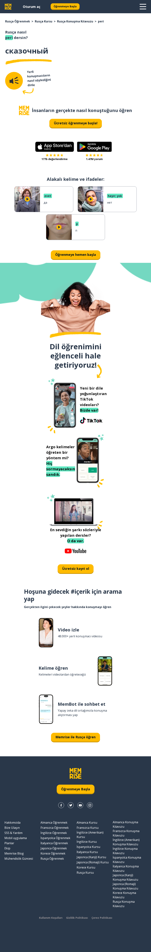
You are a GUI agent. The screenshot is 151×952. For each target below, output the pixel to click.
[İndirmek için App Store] (54, 147)
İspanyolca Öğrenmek (55, 838)
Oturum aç (31, 6)
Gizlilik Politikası (77, 917)
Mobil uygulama (15, 838)
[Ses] (14, 81)
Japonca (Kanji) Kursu (91, 857)
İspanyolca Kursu (88, 847)
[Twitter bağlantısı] (71, 805)
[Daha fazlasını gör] (142, 6)
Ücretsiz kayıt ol (75, 568)
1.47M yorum (94, 159)
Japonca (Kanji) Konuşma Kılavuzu (125, 877)
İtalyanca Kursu (87, 852)
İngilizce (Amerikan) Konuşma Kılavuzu (126, 842)
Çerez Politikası (102, 917)
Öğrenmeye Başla (65, 6)
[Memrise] (8, 6)
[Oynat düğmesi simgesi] (27, 199)
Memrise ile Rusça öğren (75, 737)
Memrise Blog (14, 853)
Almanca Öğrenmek (54, 822)
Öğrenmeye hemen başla (75, 254)
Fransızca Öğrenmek (55, 828)
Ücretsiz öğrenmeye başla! (75, 123)
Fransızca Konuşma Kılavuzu (126, 833)
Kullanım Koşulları (50, 917)
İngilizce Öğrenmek (54, 833)
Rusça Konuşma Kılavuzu (75, 21)
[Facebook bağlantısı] (61, 805)
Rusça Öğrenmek (17, 21)
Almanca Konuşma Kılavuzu (125, 824)
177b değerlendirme (54, 159)
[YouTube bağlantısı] (80, 805)
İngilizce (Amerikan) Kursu (90, 834)
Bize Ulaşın (12, 828)
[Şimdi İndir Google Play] (94, 147)
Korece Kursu (86, 867)
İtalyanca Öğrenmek (54, 843)
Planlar (9, 843)
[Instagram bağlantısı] (90, 805)
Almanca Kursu (87, 822)
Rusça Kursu (43, 21)
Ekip (7, 848)
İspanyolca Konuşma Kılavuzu (127, 859)
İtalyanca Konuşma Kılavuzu (126, 868)
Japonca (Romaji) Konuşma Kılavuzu (125, 886)
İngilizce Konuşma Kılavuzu (125, 851)
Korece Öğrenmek (53, 853)
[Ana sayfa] (24, 110)
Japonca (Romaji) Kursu (93, 862)
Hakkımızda (12, 822)
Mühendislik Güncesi (18, 859)
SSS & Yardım (13, 833)
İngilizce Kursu (87, 842)
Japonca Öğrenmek (54, 848)
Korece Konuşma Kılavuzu (124, 895)
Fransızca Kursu (88, 828)
